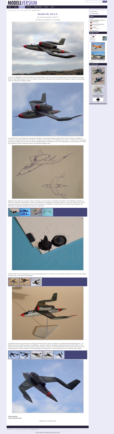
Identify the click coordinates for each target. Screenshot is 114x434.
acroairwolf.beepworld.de (14, 418)
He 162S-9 (18, 77)
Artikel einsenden (95, 13)
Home (9, 7)
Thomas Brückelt (101, 60)
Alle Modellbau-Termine (94, 30)
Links (59, 432)
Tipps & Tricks (38, 7)
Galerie (22, 7)
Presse (46, 7)
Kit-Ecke (29, 7)
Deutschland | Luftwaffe (98, 96)
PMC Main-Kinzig (93, 27)
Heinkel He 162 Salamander (98, 95)
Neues (15, 7)
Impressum (56, 432)
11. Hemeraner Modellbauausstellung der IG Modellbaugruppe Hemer (97, 21)
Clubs (52, 7)
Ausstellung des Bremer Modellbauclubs (97, 24)
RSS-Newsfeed (94, 11)
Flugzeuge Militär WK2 (26, 10)
